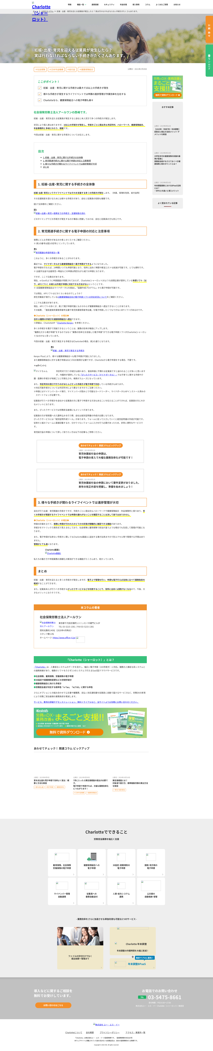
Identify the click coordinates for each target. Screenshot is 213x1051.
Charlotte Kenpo (65, 322)
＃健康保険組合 (86, 69)
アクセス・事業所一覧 (135, 1032)
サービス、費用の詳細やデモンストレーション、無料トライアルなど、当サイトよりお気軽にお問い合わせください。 (86, 702)
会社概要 (90, 1032)
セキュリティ (109, 4)
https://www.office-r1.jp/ (64, 637)
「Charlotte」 (40, 666)
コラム (147, 4)
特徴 (69, 4)
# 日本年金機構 (79, 793)
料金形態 (123, 4)
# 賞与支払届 (39, 787)
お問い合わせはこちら (53, 1005)
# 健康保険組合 (92, 793)
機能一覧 (80, 4)
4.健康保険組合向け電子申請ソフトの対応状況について (82, 296)
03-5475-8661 (164, 997)
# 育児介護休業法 (119, 790)
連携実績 (95, 4)
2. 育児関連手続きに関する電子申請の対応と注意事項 (67, 160)
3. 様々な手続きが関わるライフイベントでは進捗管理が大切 (70, 163)
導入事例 (136, 4)
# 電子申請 (49, 787)
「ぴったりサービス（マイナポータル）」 (98, 374)
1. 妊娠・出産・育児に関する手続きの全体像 (63, 157)
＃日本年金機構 (56, 69)
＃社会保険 (40, 69)
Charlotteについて (73, 1032)
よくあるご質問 (162, 4)
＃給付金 (71, 69)
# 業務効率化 (59, 787)
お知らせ (177, 4)
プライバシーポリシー (110, 1032)
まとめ (46, 166)
